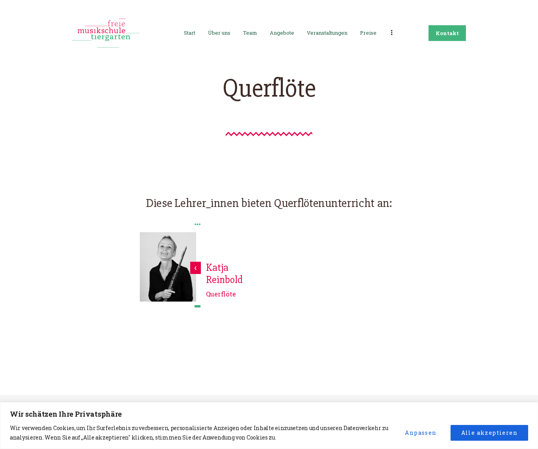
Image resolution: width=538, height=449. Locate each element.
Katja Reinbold (224, 274)
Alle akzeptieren (489, 432)
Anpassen (420, 432)
